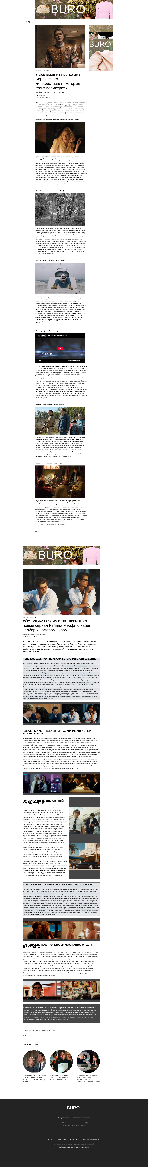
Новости (114, 22)
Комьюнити (98, 22)
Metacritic (26, 1010)
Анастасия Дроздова (32, 634)
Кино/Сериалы (47, 70)
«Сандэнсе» (78, 443)
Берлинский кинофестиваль (56, 524)
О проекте (58, 1139)
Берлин (42, 524)
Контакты (51, 1139)
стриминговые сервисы (48, 1030)
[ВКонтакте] (47, 98)
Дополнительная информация (90, 1139)
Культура (85, 22)
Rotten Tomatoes (52, 1008)
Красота (79, 22)
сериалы (26, 1030)
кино (37, 524)
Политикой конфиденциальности (81, 1147)
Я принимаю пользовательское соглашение (75, 1125)
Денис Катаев (43, 95)
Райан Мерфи (34, 1030)
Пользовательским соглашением (66, 1147)
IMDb (44, 634)
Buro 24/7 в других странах (71, 1139)
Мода (74, 22)
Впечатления (107, 22)
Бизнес (92, 22)
